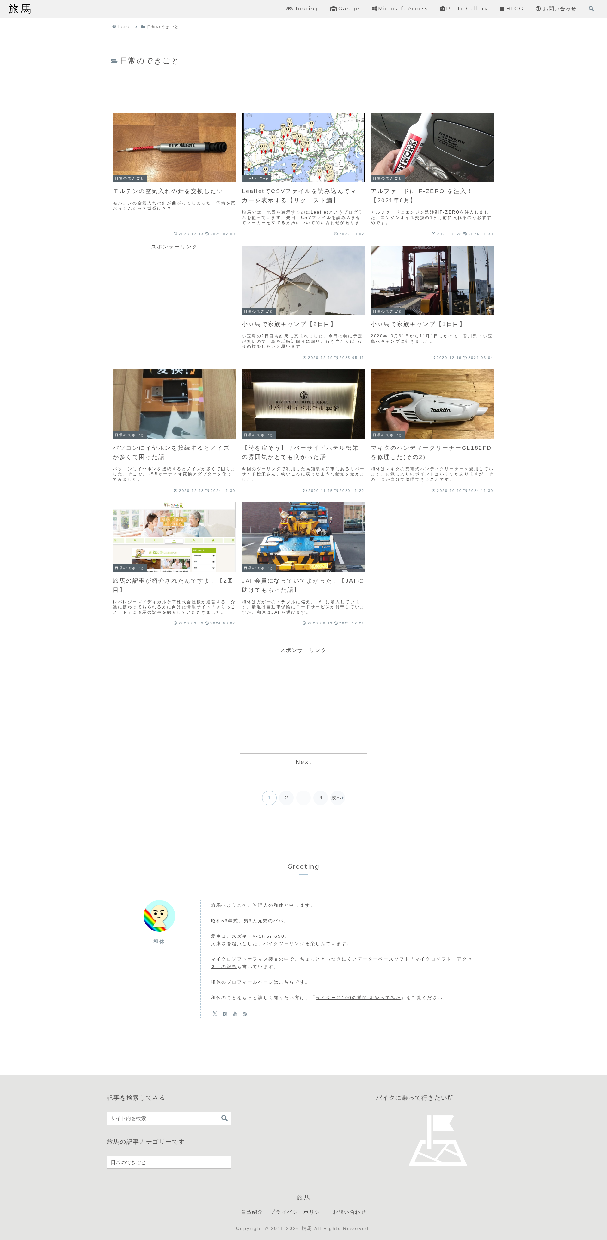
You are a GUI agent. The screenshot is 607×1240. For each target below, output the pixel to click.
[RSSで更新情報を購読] (245, 1014)
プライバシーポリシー (298, 1212)
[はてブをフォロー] (225, 1014)
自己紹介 (252, 1212)
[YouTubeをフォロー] (235, 1014)
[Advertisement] (303, 88)
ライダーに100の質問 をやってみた (358, 997)
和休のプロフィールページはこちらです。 (260, 982)
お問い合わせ (349, 1212)
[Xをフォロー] (215, 1014)
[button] (224, 1118)
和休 (159, 941)
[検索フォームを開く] (591, 8)
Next (303, 762)
